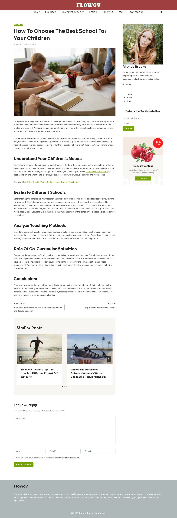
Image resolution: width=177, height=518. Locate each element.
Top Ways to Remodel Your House (100, 305)
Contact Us (137, 12)
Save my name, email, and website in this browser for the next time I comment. (47, 458)
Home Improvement (73, 12)
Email (53, 451)
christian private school (96, 171)
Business (50, 12)
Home (36, 12)
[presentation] (39, 349)
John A (18, 44)
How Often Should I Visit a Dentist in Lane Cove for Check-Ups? (50, 182)
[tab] (62, 386)
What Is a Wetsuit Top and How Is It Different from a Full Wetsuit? (39, 373)
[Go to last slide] (20, 359)
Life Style (107, 12)
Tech (121, 12)
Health (93, 12)
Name (18, 451)
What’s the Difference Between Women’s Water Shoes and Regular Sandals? (38, 307)
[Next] (109, 359)
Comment (20, 418)
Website (88, 451)
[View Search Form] (161, 12)
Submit (128, 128)
